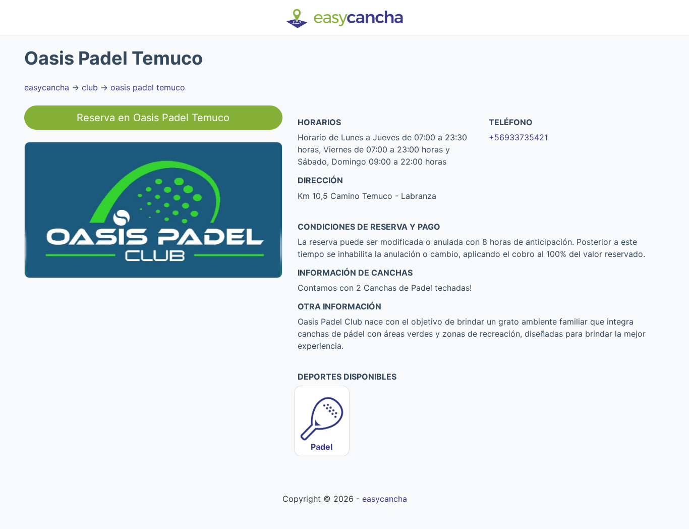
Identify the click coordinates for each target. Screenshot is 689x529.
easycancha (46, 87)
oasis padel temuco (147, 87)
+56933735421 (518, 137)
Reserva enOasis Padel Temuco (153, 118)
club (90, 87)
